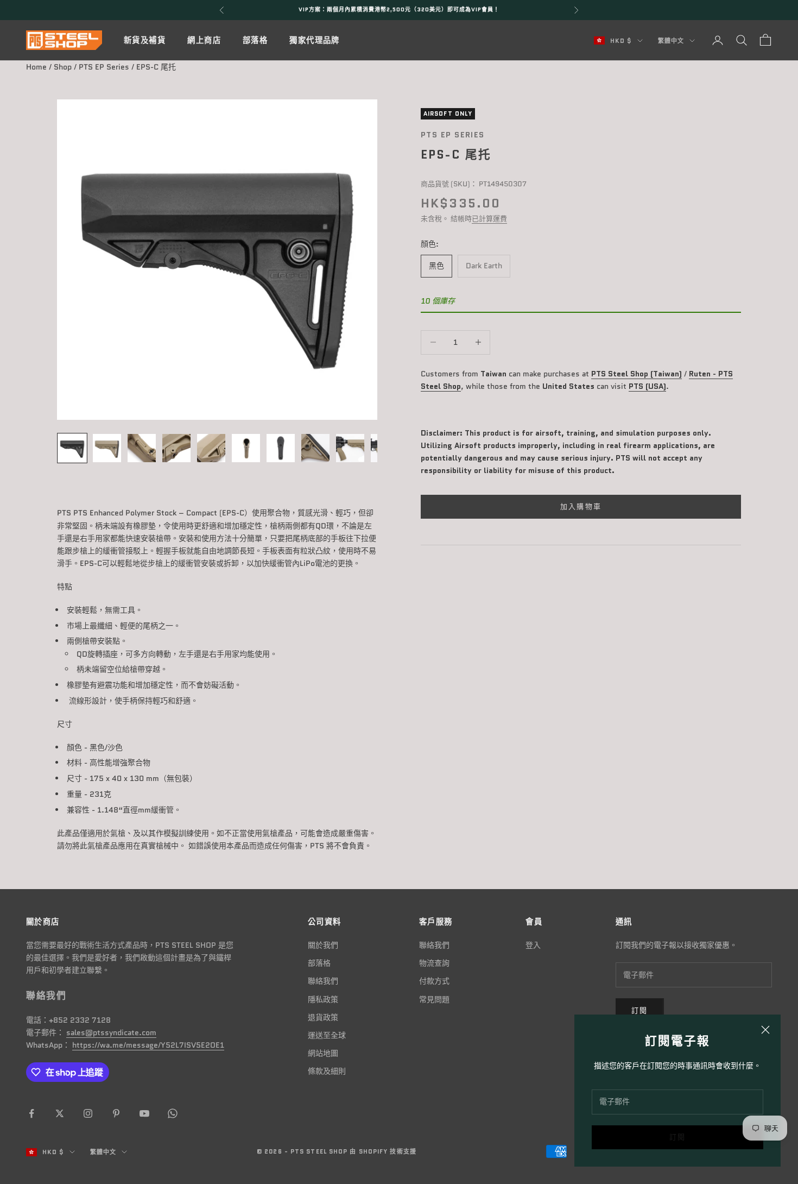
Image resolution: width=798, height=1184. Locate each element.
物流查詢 (434, 963)
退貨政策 (323, 1017)
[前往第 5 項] (211, 448)
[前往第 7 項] (280, 448)
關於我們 (323, 945)
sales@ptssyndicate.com (111, 1032)
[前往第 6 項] (246, 448)
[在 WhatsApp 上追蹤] (172, 1113)
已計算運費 (489, 218)
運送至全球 (327, 1035)
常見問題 (434, 999)
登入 (533, 945)
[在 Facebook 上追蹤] (31, 1113)
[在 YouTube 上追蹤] (144, 1113)
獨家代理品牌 (314, 40)
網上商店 (204, 40)
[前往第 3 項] (141, 448)
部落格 (255, 40)
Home (36, 66)
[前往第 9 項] (350, 448)
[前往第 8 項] (315, 448)
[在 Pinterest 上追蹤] (116, 1113)
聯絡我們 (323, 980)
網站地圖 (323, 1053)
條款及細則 (327, 1071)
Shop (63, 66)
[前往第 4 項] (176, 448)
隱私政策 (323, 999)
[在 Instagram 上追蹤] (88, 1113)
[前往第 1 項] (72, 448)
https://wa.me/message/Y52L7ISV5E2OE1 (148, 1045)
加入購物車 (581, 506)
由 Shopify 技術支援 (383, 1151)
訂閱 (677, 1137)
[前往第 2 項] (107, 448)
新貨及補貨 (145, 40)
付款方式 (434, 980)
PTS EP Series (104, 66)
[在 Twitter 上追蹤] (59, 1113)
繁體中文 (671, 40)
